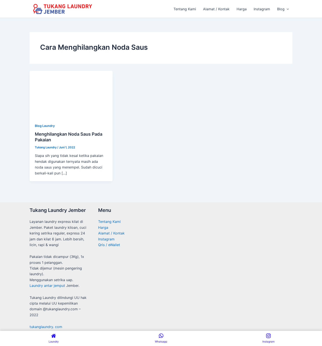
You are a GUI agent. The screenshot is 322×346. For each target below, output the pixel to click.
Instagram (106, 239)
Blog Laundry (45, 126)
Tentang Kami (109, 221)
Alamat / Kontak (111, 233)
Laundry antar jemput (47, 285)
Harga (103, 227)
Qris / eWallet (109, 245)
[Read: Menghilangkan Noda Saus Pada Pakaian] (71, 94)
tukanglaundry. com (46, 327)
